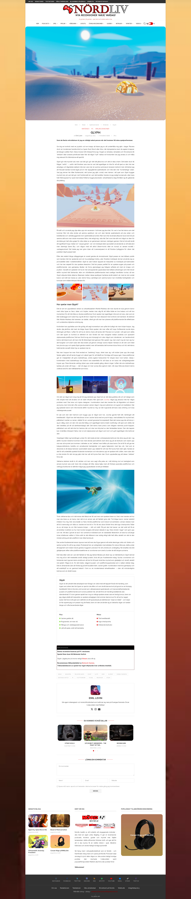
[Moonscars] (121, 733)
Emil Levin (79, 135)
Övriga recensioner (96, 23)
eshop (89, 674)
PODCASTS (45, 23)
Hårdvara (73, 23)
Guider (109, 23)
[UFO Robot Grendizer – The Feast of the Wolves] (95, 733)
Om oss (30, 1)
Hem (37, 23)
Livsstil (83, 23)
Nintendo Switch (63, 677)
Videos (138, 23)
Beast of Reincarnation (58, 830)
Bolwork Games (88, 663)
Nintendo (105, 125)
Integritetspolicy (102, 1)
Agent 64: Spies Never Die (37, 830)
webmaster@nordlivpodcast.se (104, 892)
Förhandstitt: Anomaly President (36, 851)
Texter (84, 125)
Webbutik (90, 1)
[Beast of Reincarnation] (60, 820)
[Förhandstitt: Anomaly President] (38, 841)
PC (72, 677)
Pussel (91, 677)
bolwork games (79, 674)
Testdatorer (49, 1)
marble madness (122, 674)
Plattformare (81, 677)
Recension (100, 677)
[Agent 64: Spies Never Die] (38, 820)
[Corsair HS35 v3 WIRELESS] (60, 841)
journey (110, 674)
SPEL (54, 23)
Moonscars (121, 743)
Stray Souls (70, 743)
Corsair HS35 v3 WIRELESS (59, 850)
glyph (96, 674)
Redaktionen (39, 1)
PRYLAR (63, 23)
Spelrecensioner (94, 125)
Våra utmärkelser (62, 1)
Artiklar (119, 23)
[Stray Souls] (70, 733)
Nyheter (129, 23)
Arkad (60, 674)
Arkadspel (68, 674)
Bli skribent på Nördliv (77, 1)
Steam (108, 677)
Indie (103, 674)
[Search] (145, 23)
